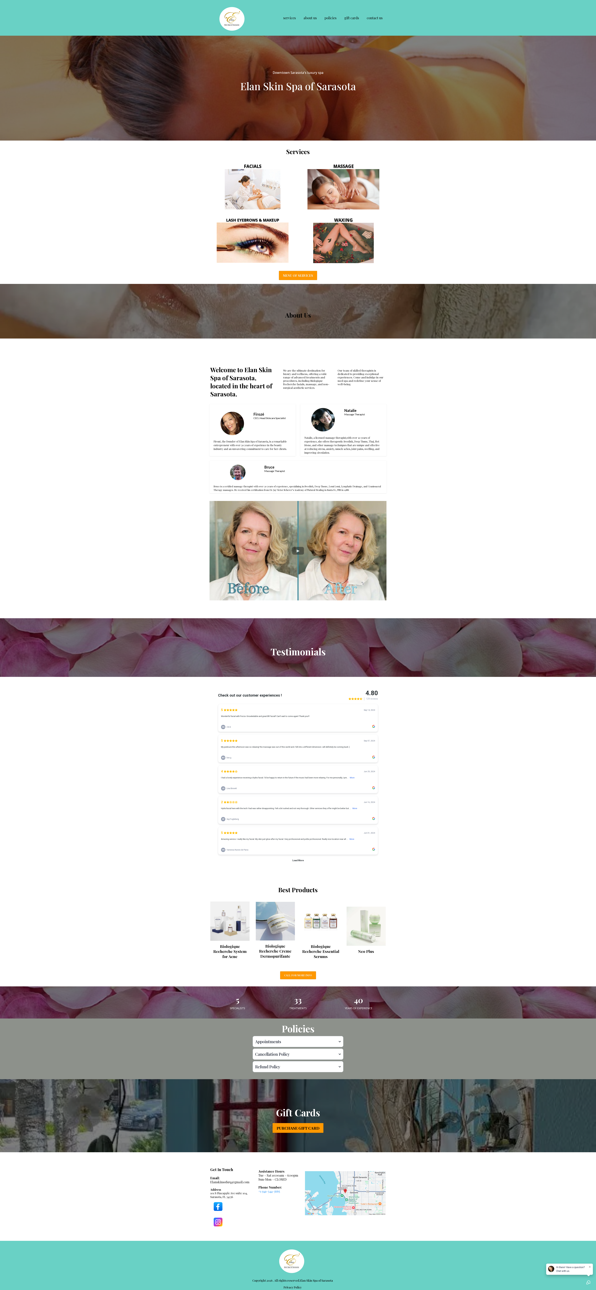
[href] (345, 1193)
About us (310, 18)
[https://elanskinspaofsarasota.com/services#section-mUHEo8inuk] (252, 189)
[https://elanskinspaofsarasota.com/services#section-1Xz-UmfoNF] (252, 242)
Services (289, 18)
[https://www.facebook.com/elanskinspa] (223, 1206)
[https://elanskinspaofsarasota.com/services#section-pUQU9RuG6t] (343, 189)
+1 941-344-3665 (269, 1191)
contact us (375, 18)
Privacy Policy (293, 1287)
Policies (330, 18)
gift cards (351, 18)
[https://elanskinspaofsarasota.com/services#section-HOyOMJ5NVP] (343, 243)
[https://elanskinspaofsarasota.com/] (233, 17)
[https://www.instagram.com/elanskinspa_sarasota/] (223, 1222)
